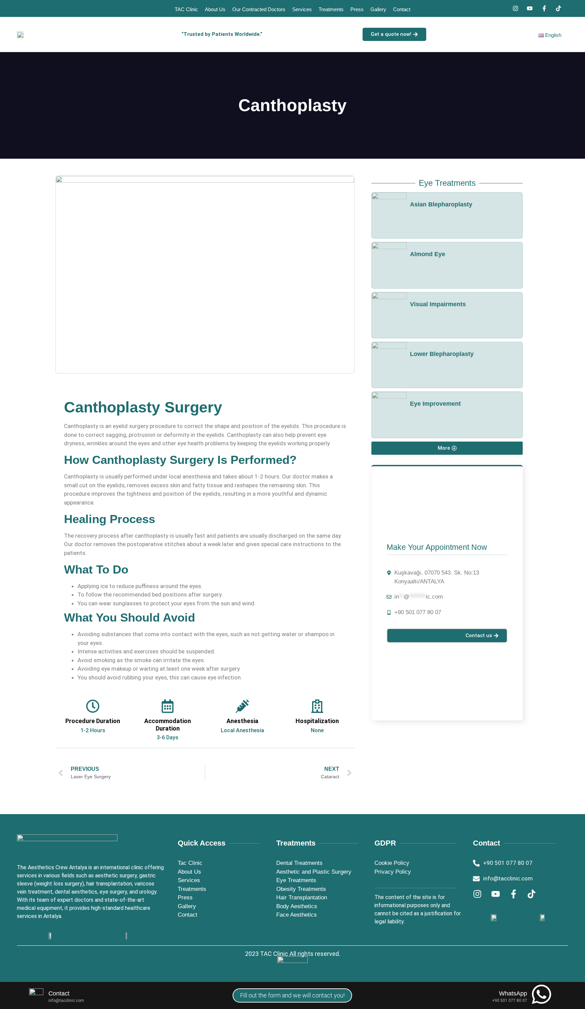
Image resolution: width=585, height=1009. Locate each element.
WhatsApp (513, 993)
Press (357, 9)
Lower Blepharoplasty (442, 354)
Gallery (378, 9)
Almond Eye (427, 254)
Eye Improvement (435, 403)
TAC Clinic (186, 9)
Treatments (331, 9)
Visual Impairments (438, 304)
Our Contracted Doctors (258, 9)
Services (302, 9)
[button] (447, 448)
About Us (215, 9)
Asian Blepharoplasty (441, 204)
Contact (401, 9)
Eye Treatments (447, 182)
